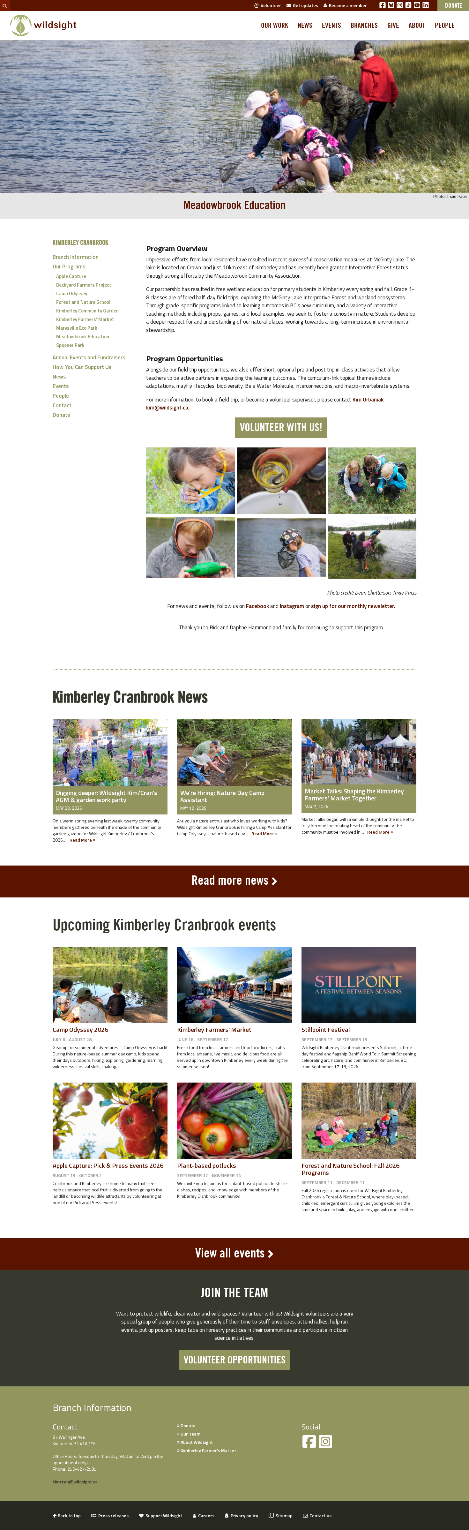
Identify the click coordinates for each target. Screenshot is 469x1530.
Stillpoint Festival (326, 1029)
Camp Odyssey (71, 293)
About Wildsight (196, 1442)
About (417, 25)
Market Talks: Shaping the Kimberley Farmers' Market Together (354, 794)
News (305, 25)
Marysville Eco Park (76, 328)
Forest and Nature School (83, 302)
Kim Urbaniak (368, 399)
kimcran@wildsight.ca (75, 1481)
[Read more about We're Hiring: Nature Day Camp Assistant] (234, 757)
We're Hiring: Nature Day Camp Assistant (222, 796)
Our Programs (69, 266)
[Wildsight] (43, 25)
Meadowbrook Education (82, 336)
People (445, 25)
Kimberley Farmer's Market (208, 1450)
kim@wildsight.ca (167, 407)
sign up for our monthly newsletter (352, 606)
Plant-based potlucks (206, 1165)
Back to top (69, 1515)
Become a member (347, 5)
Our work (274, 25)
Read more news (230, 880)
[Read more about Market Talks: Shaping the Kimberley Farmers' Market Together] (359, 756)
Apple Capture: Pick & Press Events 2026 (108, 1165)
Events (331, 25)
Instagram (292, 606)
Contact (62, 405)
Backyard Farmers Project (83, 285)
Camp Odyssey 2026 (80, 1029)
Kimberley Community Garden (87, 310)
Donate (61, 415)
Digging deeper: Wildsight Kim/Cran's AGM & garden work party (106, 796)
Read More (81, 839)
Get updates (304, 5)
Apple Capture (71, 276)
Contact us (319, 1515)
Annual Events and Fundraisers (89, 357)
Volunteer (270, 5)
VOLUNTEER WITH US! (281, 427)
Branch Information (76, 257)
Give (393, 25)
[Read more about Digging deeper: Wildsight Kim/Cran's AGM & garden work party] (110, 757)
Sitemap (283, 1515)
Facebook (257, 606)
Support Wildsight (163, 1515)
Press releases (112, 1515)
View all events (230, 1253)
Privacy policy (243, 1515)
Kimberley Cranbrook (80, 243)
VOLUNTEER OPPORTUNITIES (235, 1360)
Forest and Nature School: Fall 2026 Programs (350, 1168)
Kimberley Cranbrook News (130, 697)
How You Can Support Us (82, 367)
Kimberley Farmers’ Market (85, 319)
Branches (364, 25)
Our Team (190, 1433)
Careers (205, 1515)
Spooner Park (70, 345)
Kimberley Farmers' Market (214, 1029)
